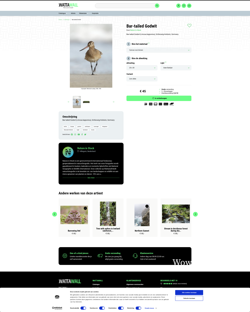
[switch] (102, 308)
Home (60, 19)
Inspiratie (95, 13)
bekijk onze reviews (179, 284)
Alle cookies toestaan (189, 292)
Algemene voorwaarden (134, 284)
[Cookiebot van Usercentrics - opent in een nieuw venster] (57, 308)
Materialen (83, 13)
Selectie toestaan (189, 298)
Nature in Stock (85, 148)
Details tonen (149, 308)
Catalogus (62, 13)
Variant (129, 74)
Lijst (163, 63)
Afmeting (130, 63)
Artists (73, 13)
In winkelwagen (161, 98)
